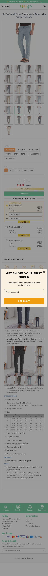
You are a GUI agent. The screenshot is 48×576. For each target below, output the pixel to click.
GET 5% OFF (24, 301)
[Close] (44, 272)
